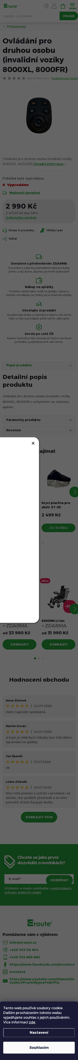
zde (32, 1022)
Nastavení (39, 1033)
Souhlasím (39, 1048)
